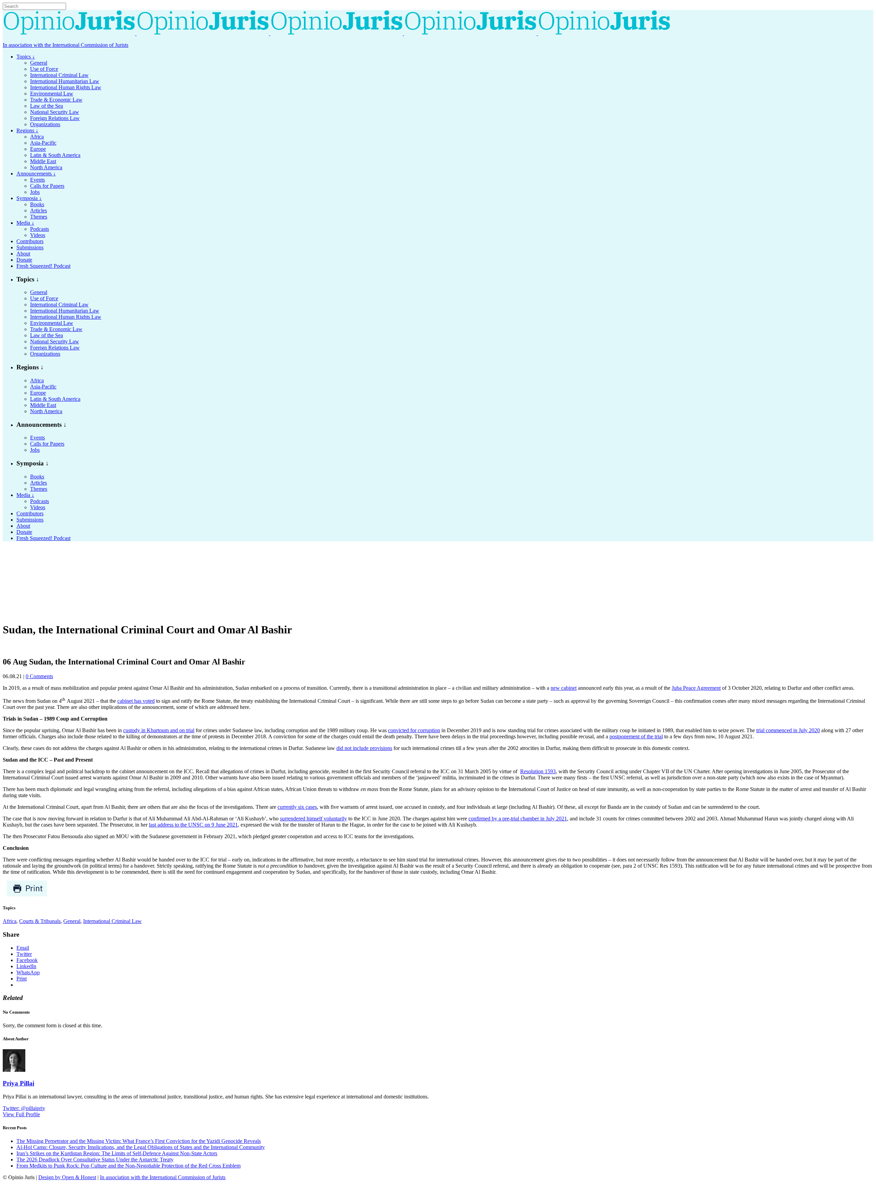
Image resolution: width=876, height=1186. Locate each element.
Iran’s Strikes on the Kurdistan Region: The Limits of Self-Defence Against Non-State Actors (116, 1153)
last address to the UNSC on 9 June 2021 (193, 825)
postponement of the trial (636, 736)
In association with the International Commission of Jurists (65, 45)
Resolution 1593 (538, 771)
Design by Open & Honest (67, 1177)
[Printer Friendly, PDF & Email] (27, 894)
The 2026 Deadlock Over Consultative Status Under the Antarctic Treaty (94, 1159)
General (71, 921)
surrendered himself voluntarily (313, 818)
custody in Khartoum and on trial (158, 730)
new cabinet (564, 688)
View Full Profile (21, 1114)
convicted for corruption (414, 730)
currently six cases (297, 807)
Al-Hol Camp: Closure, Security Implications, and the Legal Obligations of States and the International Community (140, 1147)
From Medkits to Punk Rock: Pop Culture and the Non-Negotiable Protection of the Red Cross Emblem (128, 1166)
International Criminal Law (112, 921)
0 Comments (39, 676)
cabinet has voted (136, 701)
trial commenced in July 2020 (788, 730)
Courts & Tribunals (40, 921)
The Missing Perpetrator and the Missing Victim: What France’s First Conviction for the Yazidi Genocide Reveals (138, 1141)
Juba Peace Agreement (696, 688)
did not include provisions (364, 748)
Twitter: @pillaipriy (24, 1108)
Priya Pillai (18, 1083)
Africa (9, 921)
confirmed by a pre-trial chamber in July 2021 (517, 818)
